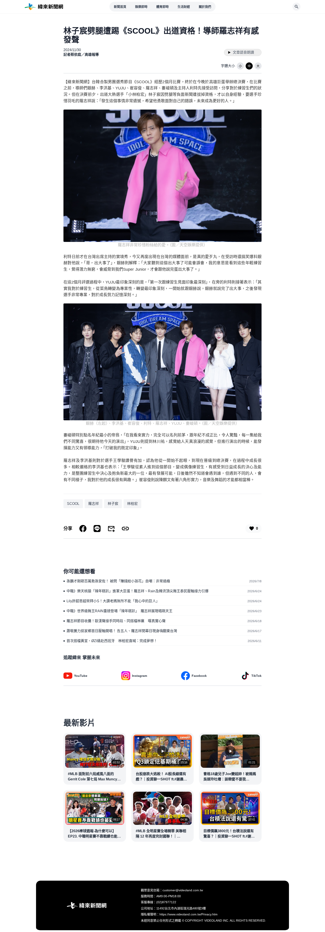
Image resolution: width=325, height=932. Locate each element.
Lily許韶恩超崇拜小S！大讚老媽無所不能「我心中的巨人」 (113, 601)
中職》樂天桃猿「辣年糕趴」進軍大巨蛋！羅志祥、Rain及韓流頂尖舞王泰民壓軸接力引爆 (137, 591)
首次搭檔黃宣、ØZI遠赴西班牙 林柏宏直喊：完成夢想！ (112, 641)
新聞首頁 (120, 6)
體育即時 (162, 6)
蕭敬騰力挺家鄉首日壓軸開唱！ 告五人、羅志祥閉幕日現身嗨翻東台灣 (122, 631)
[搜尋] (296, 6)
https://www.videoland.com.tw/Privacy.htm (188, 914)
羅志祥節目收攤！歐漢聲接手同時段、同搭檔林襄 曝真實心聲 (116, 621)
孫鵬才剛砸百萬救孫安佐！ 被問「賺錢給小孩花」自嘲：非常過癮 (118, 581)
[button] (240, 65)
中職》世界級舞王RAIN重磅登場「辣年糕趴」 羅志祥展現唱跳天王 (119, 611)
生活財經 (184, 6)
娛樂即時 (141, 6)
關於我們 (205, 6)
